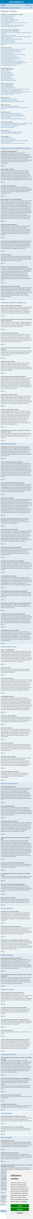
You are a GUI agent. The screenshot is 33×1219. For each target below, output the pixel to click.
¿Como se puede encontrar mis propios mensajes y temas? (13, 118)
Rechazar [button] (20, 1209)
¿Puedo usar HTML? (5, 71)
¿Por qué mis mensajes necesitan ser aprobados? (11, 63)
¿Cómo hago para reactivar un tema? (8, 65)
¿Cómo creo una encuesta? (6, 53)
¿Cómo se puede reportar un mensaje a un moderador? (12, 61)
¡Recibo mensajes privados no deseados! (9, 100)
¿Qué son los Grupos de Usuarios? (8, 87)
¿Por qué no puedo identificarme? (8, 21)
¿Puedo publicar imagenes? (6, 73)
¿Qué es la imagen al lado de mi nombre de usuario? (11, 39)
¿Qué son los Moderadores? (7, 86)
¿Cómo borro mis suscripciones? (8, 127)
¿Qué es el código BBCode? (7, 69)
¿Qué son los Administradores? (7, 85)
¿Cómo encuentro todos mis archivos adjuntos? (11, 133)
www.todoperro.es (16, 2)
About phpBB (17, 1146)
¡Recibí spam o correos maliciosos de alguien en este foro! (13, 101)
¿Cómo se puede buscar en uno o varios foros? (11, 113)
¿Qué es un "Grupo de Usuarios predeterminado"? (11, 93)
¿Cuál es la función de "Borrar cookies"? (9, 26)
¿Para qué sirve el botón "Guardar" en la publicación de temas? (14, 62)
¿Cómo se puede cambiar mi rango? (8, 41)
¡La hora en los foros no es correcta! (8, 35)
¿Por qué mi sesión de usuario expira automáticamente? (12, 25)
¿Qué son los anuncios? (6, 76)
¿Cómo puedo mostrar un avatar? (8, 40)
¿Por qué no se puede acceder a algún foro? (10, 57)
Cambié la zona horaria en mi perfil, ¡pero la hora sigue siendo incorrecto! (16, 36)
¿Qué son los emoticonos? (6, 72)
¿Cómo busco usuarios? (6, 117)
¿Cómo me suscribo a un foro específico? (9, 126)
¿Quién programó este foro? (7, 137)
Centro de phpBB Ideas (6, 1157)
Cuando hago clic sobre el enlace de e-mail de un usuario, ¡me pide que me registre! (16, 44)
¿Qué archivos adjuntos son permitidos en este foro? (12, 131)
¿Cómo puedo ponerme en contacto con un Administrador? (13, 143)
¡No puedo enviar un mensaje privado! (8, 98)
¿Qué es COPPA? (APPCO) (7, 17)
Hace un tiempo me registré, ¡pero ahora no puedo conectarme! (14, 22)
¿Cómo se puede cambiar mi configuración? (10, 31)
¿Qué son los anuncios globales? (8, 75)
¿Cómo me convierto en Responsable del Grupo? (11, 90)
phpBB (9, 370)
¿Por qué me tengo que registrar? (8, 15)
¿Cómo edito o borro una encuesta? (8, 55)
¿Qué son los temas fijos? (6, 77)
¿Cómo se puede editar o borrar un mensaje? (10, 50)
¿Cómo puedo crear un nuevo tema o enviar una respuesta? (13, 49)
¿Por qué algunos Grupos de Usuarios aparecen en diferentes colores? (15, 91)
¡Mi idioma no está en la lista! (7, 37)
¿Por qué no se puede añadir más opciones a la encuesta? (13, 54)
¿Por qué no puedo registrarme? (7, 18)
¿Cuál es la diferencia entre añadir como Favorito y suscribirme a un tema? (16, 123)
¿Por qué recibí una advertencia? (8, 59)
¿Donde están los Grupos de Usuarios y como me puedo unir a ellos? (15, 89)
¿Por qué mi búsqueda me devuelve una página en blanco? (13, 116)
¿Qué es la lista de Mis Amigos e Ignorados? (10, 106)
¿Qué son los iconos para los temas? (8, 80)
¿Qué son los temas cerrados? (7, 79)
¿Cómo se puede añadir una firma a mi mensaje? (11, 51)
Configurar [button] (20, 1213)
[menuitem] (4, 5)
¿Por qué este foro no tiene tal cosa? (8, 139)
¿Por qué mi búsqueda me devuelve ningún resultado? (12, 114)
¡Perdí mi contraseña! (5, 23)
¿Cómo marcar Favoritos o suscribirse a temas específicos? (13, 124)
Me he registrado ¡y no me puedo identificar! (10, 19)
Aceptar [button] (20, 1206)
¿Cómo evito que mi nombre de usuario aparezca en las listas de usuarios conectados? (16, 33)
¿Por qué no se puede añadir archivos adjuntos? (11, 58)
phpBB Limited (25, 1143)
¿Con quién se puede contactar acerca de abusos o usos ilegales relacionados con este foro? (14, 141)
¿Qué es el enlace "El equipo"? (7, 94)
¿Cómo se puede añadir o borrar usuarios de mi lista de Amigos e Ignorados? (14, 108)
